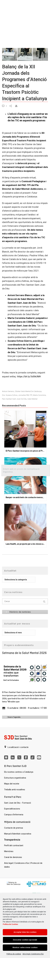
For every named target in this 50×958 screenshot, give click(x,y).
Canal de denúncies (13, 857)
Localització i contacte (17, 747)
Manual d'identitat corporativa (17, 833)
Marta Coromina (39, 395)
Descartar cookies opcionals (25, 940)
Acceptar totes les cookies (25, 932)
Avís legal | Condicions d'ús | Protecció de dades (23, 865)
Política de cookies (14, 954)
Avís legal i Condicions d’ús (33, 954)
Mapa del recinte (11, 783)
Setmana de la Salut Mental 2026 (24, 653)
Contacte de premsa (13, 828)
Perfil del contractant (13, 845)
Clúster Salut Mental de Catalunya (28, 391)
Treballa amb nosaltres (14, 789)
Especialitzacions (12, 808)
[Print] (18, 106)
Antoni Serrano (8, 391)
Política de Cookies (10, 924)
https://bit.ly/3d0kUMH (29, 376)
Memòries (8, 851)
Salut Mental (32, 399)
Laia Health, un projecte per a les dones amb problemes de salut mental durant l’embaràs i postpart (26, 544)
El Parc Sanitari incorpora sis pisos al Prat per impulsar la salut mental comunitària (26, 451)
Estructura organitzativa (15, 778)
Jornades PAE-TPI (25, 395)
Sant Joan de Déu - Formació (17, 803)
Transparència (12, 839)
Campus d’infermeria (13, 814)
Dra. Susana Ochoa (9, 395)
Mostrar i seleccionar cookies (25, 947)
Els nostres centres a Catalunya (18, 772)
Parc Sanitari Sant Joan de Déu (14, 399)
